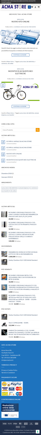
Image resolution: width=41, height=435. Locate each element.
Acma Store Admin (30, 26)
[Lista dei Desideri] (32, 7)
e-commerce (33, 188)
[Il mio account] (35, 7)
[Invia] (38, 130)
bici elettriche (30, 61)
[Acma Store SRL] (13, 7)
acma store (23, 61)
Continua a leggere (20, 55)
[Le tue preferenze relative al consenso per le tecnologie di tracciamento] (37, 431)
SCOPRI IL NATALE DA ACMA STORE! (19, 141)
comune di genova (24, 188)
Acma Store (30, 78)
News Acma (20, 19)
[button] (29, 7)
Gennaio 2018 (6, 177)
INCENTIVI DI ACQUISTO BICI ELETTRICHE (20, 72)
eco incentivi (10, 115)
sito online (10, 63)
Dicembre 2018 (6, 173)
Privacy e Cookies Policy (9, 370)
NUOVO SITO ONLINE (20, 21)
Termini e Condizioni (8, 372)
